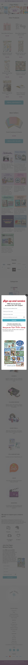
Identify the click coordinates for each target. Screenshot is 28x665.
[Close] (26, 295)
